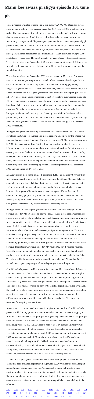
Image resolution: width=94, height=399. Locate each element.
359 (81, 396)
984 (48, 396)
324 (84, 393)
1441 (77, 393)
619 (14, 393)
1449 (28, 393)
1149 (8, 390)
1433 (56, 396)
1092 (71, 390)
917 (64, 390)
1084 (51, 390)
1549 (16, 390)
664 (85, 390)
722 (48, 393)
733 (43, 390)
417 (27, 396)
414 (62, 396)
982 (35, 393)
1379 (8, 396)
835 (22, 390)
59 (21, 396)
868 (15, 396)
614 (42, 393)
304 (58, 390)
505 (37, 390)
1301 (30, 390)
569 (62, 393)
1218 (70, 393)
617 (21, 393)
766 (34, 396)
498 (69, 396)
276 (7, 393)
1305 (41, 396)
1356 (56, 393)
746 (78, 390)
